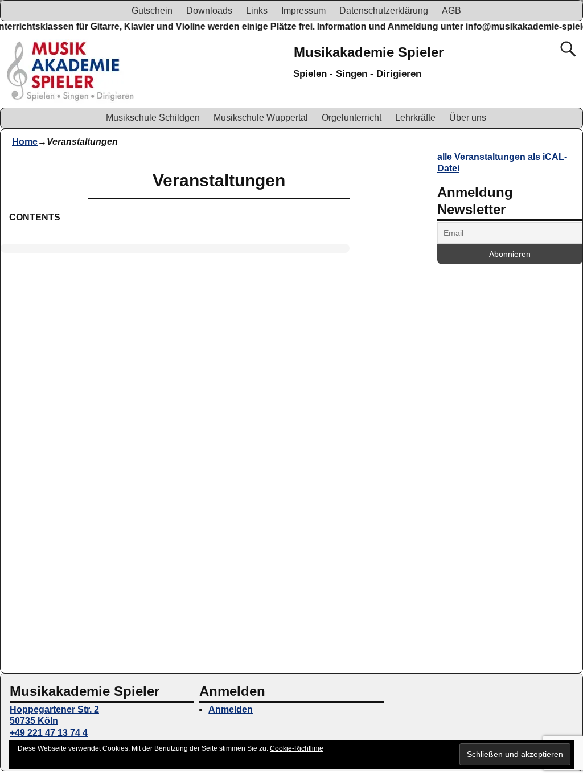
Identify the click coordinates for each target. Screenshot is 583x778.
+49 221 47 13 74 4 (49, 733)
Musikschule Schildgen (153, 117)
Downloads (209, 10)
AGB (451, 10)
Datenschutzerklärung (383, 10)
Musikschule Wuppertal (261, 117)
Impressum (303, 10)
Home (25, 141)
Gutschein (152, 10)
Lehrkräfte (415, 117)
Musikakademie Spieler (369, 52)
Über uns (467, 117)
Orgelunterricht (351, 117)
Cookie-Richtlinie (296, 748)
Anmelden (230, 709)
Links (257, 10)
